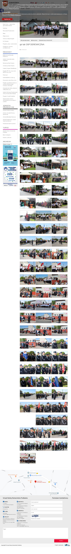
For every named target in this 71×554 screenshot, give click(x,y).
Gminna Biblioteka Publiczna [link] (9, 117)
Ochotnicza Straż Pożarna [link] (8, 65)
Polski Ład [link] (5, 75)
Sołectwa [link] (5, 28)
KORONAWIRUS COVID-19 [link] (9, 77)
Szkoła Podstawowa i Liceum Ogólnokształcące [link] (9, 120)
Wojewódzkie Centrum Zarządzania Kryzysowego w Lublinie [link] (9, 100)
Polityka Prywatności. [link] (14, 8)
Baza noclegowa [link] (6, 134)
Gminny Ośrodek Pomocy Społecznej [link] (9, 113)
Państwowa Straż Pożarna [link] (8, 63)
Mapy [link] (4, 33)
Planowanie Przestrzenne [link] (8, 30)
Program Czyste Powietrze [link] (9, 96)
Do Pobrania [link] (5, 41)
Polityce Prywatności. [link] (16, 15)
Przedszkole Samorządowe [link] (9, 123)
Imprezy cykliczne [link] (7, 137)
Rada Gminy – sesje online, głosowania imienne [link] (9, 25)
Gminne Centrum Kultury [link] (8, 110)
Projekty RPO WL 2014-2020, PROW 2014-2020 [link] (9, 71)
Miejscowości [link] (6, 36)
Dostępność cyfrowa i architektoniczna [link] (8, 47)
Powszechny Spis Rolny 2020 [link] (9, 80)
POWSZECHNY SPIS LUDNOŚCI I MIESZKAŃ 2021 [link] (10, 89)
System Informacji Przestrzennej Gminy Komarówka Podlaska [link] (10, 93)
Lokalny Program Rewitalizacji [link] (9, 68)
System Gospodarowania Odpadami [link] (8, 60)
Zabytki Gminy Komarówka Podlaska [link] (9, 131)
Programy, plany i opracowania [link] (10, 43)
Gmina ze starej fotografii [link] (8, 38)
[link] (10, 155)
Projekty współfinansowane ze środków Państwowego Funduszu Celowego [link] (10, 84)
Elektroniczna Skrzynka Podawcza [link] (8, 56)
